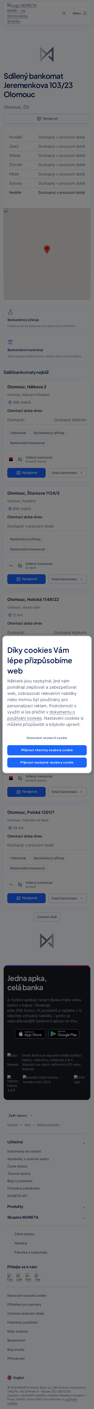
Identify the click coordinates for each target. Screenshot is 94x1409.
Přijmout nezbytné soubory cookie (46, 762)
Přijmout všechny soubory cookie (47, 750)
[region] (46, 704)
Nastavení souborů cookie (47, 738)
